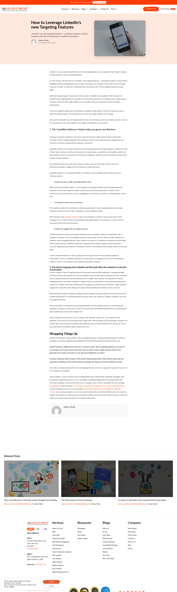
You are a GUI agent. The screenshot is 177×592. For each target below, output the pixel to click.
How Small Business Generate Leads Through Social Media (30, 500)
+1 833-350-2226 (40, 564)
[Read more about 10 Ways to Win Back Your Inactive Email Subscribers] (145, 479)
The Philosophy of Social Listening (76, 500)
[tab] (30, 529)
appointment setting (91, 389)
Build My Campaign (99, 2)
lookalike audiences (72, 217)
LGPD (48, 590)
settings (11, 586)
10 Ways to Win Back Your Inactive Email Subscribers (142, 500)
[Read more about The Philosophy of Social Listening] (88, 479)
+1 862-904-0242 (32, 549)
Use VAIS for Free (151, 9)
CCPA (44, 590)
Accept (51, 582)
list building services (98, 386)
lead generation (55, 386)
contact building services (116, 386)
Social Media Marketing (23, 504)
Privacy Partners (31, 590)
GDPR (38, 590)
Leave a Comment (9, 504)
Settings (51, 586)
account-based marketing (81, 386)
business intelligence (106, 389)
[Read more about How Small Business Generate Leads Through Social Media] (31, 479)
